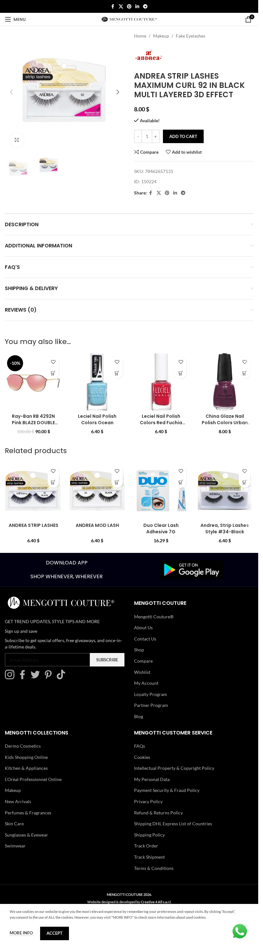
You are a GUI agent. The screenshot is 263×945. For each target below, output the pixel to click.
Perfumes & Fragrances (28, 812)
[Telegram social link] (145, 6)
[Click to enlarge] (17, 140)
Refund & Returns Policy (158, 812)
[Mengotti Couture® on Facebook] (24, 677)
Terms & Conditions (154, 868)
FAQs (139, 746)
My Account (146, 683)
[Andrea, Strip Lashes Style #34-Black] (224, 491)
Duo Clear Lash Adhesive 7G (161, 528)
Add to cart (183, 136)
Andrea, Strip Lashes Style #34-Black (224, 528)
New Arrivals (18, 801)
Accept (55, 933)
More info (22, 932)
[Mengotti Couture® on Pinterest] (49, 677)
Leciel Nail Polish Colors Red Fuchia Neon (161, 422)
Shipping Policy (149, 835)
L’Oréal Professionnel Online (33, 779)
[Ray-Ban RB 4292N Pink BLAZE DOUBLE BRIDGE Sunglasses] (33, 381)
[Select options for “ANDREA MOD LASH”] (117, 482)
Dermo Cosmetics (23, 746)
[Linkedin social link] (137, 6)
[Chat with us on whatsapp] (240, 931)
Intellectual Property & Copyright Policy (174, 768)
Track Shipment (149, 857)
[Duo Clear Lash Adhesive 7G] (161, 491)
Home (140, 36)
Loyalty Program (150, 694)
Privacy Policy (148, 801)
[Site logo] (129, 18)
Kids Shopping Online (26, 757)
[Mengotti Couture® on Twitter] (36, 677)
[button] (11, 92)
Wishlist (142, 672)
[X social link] (121, 6)
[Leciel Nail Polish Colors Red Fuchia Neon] (161, 381)
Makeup (161, 36)
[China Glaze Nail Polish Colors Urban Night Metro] (224, 381)
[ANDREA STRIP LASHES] (33, 491)
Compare (143, 661)
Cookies (142, 757)
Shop (139, 649)
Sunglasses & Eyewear (26, 835)
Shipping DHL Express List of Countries (173, 823)
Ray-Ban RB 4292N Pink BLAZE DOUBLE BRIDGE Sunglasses (33, 422)
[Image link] (191, 569)
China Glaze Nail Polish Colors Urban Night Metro (225, 422)
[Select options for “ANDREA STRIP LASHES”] (53, 482)
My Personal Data (152, 779)
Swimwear (15, 845)
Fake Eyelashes (190, 36)
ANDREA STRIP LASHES (33, 525)
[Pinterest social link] (129, 6)
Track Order (146, 845)
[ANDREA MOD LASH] (97, 491)
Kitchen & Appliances (26, 768)
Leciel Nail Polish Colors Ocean (97, 419)
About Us (143, 627)
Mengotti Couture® (154, 616)
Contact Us (145, 638)
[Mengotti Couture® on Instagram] (11, 677)
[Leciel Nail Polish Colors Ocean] (97, 381)
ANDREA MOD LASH (97, 525)
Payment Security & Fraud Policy (166, 790)
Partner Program (151, 705)
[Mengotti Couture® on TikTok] (62, 677)
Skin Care (14, 823)
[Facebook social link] (113, 6)
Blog (138, 716)
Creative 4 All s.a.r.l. (156, 902)
